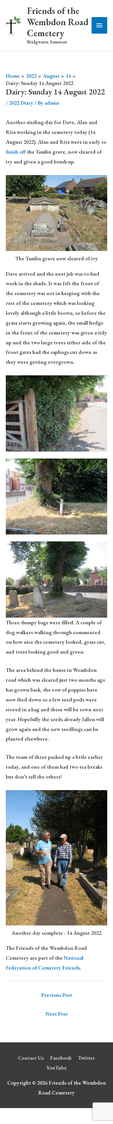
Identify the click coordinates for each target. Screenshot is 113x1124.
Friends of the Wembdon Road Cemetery (57, 22)
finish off (16, 151)
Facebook (61, 1057)
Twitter (86, 1057)
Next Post (56, 1013)
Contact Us (31, 1057)
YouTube (56, 1067)
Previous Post (56, 995)
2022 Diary (21, 102)
